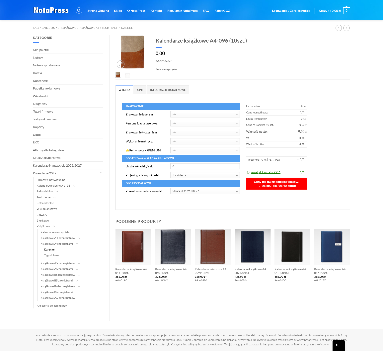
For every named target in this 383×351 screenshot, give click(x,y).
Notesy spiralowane (46, 65)
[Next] (143, 52)
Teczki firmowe (43, 111)
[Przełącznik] (101, 173)
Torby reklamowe (44, 119)
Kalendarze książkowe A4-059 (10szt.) (211, 270)
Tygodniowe (51, 255)
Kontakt (156, 10)
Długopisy (40, 103)
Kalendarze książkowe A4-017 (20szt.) (330, 270)
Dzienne (127, 27)
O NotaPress (136, 10)
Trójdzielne (43, 197)
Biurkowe (43, 220)
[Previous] (121, 52)
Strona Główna (98, 10)
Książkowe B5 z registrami (56, 280)
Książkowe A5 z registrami (56, 268)
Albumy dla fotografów (48, 150)
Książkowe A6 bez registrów (57, 297)
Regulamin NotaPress (182, 10)
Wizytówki (40, 96)
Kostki (37, 73)
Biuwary (42, 214)
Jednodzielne (45, 191)
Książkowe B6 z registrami (56, 292)
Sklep (118, 10)
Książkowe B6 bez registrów (57, 286)
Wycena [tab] (124, 89)
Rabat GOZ (222, 10)
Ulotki (37, 134)
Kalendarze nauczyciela (54, 232)
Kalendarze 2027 (45, 27)
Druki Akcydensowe (46, 157)
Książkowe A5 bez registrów (57, 263)
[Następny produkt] (339, 28)
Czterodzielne (45, 203)
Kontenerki (40, 81)
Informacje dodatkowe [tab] (168, 89)
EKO (36, 142)
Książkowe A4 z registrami (98, 27)
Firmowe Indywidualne (51, 179)
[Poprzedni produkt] (346, 28)
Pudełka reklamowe (46, 88)
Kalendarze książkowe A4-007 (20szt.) (251, 270)
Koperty (38, 127)
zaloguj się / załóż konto (279, 185)
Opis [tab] (140, 89)
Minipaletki (41, 50)
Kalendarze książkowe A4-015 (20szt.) (290, 270)
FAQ (206, 10)
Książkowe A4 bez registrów (57, 238)
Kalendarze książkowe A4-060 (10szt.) (171, 270)
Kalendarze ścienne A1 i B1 (53, 185)
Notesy (38, 57)
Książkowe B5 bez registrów (57, 274)
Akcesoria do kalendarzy (52, 305)
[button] (79, 10)
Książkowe (68, 27)
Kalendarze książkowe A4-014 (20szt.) (131, 270)
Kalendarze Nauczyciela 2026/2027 (57, 165)
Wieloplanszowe (47, 208)
